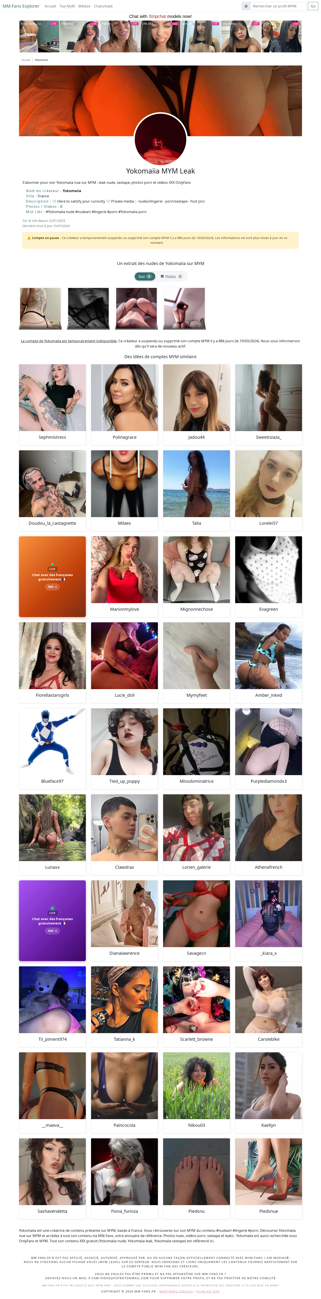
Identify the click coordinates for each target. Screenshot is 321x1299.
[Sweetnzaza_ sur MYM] (268, 397)
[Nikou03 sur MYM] (196, 1085)
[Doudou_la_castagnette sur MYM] (52, 483)
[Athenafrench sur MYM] (268, 827)
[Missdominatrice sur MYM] (196, 741)
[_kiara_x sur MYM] (268, 913)
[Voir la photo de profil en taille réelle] (160, 151)
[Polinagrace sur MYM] (124, 397)
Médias (84, 6)
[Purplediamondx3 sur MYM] (268, 741)
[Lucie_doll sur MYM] (124, 655)
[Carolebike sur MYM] (268, 999)
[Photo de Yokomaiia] (40, 308)
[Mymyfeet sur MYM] (196, 655)
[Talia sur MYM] (196, 483)
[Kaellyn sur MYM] (268, 1085)
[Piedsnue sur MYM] (268, 1171)
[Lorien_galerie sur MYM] (196, 827)
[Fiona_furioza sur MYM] (124, 1171)
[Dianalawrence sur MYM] (124, 913)
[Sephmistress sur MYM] (52, 397)
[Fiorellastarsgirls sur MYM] (52, 655)
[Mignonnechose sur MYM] (196, 569)
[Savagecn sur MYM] (196, 913)
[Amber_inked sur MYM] (268, 655)
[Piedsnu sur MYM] (196, 1171)
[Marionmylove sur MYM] (124, 569)
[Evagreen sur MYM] (268, 569)
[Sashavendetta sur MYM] (52, 1171)
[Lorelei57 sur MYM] (268, 483)
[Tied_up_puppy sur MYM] (124, 741)
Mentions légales (176, 1291)
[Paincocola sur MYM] (124, 1085)
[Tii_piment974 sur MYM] (52, 999)
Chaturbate (103, 6)
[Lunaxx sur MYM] (52, 827)
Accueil (50, 6)
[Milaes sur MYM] (124, 483)
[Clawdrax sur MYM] (124, 827)
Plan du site (208, 1291)
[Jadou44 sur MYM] (196, 397)
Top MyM (67, 6)
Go (313, 6)
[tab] (145, 276)
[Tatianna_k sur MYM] (124, 999)
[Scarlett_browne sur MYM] (196, 999)
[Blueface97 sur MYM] (52, 741)
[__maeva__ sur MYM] (52, 1085)
